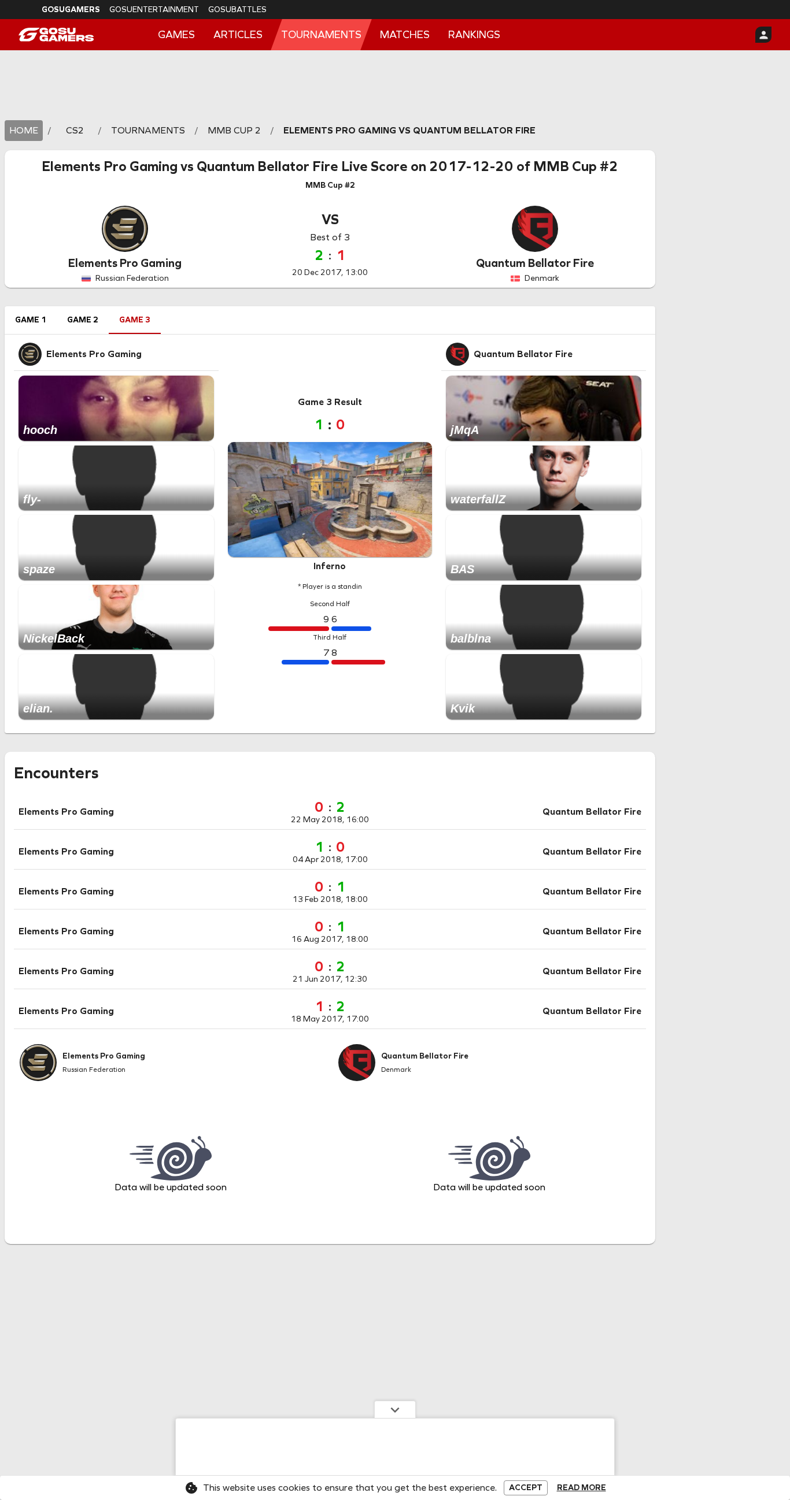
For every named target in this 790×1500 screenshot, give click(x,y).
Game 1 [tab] (30, 320)
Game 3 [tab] (134, 320)
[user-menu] (763, 35)
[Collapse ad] (395, 1409)
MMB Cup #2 (575, 166)
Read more (581, 1487)
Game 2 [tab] (82, 320)
